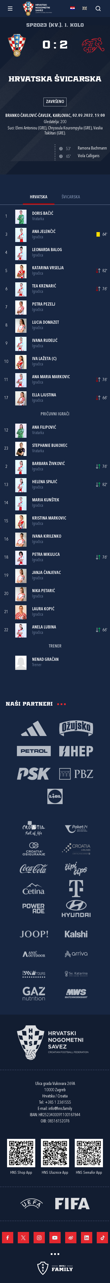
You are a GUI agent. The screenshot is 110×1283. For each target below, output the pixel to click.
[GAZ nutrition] (34, 993)
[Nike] (34, 728)
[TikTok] (102, 1237)
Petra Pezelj (43, 304)
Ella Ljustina (44, 395)
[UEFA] (31, 1203)
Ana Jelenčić (44, 232)
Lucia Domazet (45, 323)
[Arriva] (76, 954)
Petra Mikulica (46, 555)
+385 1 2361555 (58, 1103)
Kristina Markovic (49, 518)
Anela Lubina (44, 627)
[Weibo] (70, 1237)
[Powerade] (34, 908)
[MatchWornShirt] (76, 993)
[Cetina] (34, 888)
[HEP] (76, 750)
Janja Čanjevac (46, 573)
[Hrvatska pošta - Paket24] (76, 829)
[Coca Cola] (34, 868)
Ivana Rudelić (45, 341)
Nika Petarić (43, 591)
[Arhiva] (98, 8)
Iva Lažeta (41, 359)
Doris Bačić (42, 214)
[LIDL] (55, 796)
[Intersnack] (76, 868)
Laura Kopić (43, 609)
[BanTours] (34, 973)
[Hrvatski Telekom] (76, 888)
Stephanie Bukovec (49, 446)
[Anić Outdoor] (34, 954)
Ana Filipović (44, 428)
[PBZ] (76, 773)
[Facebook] (7, 1237)
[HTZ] (34, 829)
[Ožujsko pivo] (76, 728)
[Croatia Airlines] (76, 849)
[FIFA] (72, 1203)
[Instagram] (39, 1237)
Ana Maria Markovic (51, 377)
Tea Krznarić (44, 286)
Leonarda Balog (47, 250)
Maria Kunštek (45, 500)
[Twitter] (23, 1237)
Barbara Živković (48, 464)
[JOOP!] (34, 934)
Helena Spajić (44, 482)
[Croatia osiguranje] (34, 849)
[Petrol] (34, 750)
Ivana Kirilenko (46, 537)
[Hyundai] (76, 908)
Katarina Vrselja (48, 268)
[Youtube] (55, 1237)
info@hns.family (60, 1109)
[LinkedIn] (86, 1237)
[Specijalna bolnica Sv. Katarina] (76, 973)
